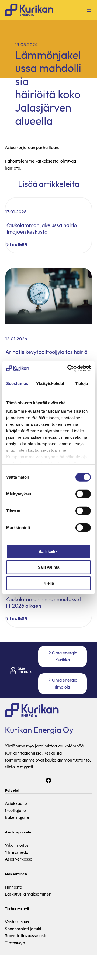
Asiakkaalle (16, 803)
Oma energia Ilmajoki (64, 683)
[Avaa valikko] (89, 10)
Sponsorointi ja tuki (23, 928)
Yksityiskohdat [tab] (50, 383)
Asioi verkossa (18, 859)
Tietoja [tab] (81, 383)
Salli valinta (48, 567)
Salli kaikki (48, 551)
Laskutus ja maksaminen (28, 894)
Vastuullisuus (17, 921)
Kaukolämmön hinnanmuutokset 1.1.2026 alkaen (43, 602)
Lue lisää (18, 245)
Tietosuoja (15, 942)
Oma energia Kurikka (64, 656)
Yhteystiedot (17, 852)
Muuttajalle (15, 810)
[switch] (83, 493)
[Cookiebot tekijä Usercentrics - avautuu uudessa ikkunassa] (68, 368)
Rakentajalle (17, 817)
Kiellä (48, 583)
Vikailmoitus (17, 845)
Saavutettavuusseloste (26, 935)
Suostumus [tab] (17, 383)
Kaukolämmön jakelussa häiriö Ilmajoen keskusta (41, 228)
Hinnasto (13, 887)
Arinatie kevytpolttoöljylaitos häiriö (46, 352)
